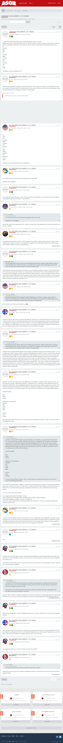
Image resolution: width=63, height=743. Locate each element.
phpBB (25, 741)
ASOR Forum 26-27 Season (48, 694)
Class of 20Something (29, 19)
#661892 (58, 32)
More (30, 3)
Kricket (12, 549)
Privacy (9, 736)
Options (53, 679)
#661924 (58, 204)
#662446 (58, 603)
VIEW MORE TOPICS (31, 728)
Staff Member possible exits (48, 711)
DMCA (13, 736)
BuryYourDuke (20, 19)
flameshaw (13, 234)
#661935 (58, 251)
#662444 (58, 546)
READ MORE (15, 704)
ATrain (12, 79)
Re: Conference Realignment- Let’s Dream (22, 76)
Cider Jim (54, 524)
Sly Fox (14, 19)
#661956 (58, 508)
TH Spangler (13, 128)
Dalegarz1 (13, 34)
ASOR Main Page (23, 3)
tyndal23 (13, 334)
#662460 (58, 654)
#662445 (58, 570)
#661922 (58, 168)
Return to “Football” (7, 684)
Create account (51, 3)
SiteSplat (16, 741)
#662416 (58, 529)
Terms (17, 736)
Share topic (53, 27)
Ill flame (12, 572)
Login (59, 3)
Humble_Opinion (15, 254)
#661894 (58, 76)
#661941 (58, 331)
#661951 (58, 372)
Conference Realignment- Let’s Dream (15, 16)
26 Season (16, 694)
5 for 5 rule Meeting (16, 711)
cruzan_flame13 (14, 207)
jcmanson (10, 19)
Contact (22, 736)
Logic (12, 532)
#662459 (58, 639)
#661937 (58, 309)
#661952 (58, 426)
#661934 (58, 231)
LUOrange (54, 245)
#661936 (58, 284)
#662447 (58, 620)
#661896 (58, 125)
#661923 (58, 187)
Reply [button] (4, 27)
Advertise (3, 736)
